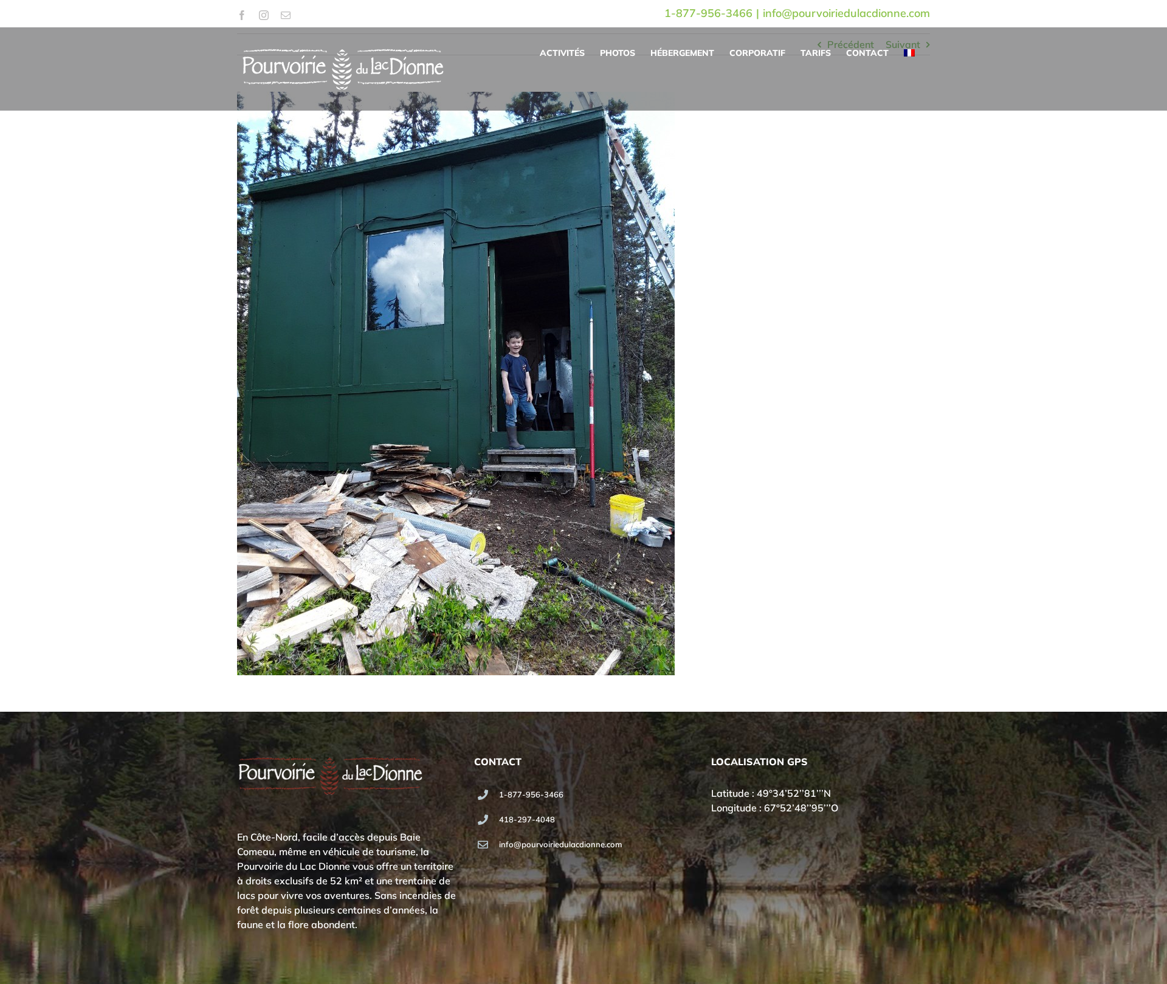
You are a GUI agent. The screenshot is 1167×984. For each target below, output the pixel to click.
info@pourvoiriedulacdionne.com (846, 13)
